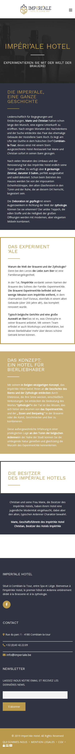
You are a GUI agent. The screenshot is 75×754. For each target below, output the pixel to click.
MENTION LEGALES (43, 742)
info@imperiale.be (18, 655)
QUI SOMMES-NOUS (15, 742)
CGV (60, 742)
